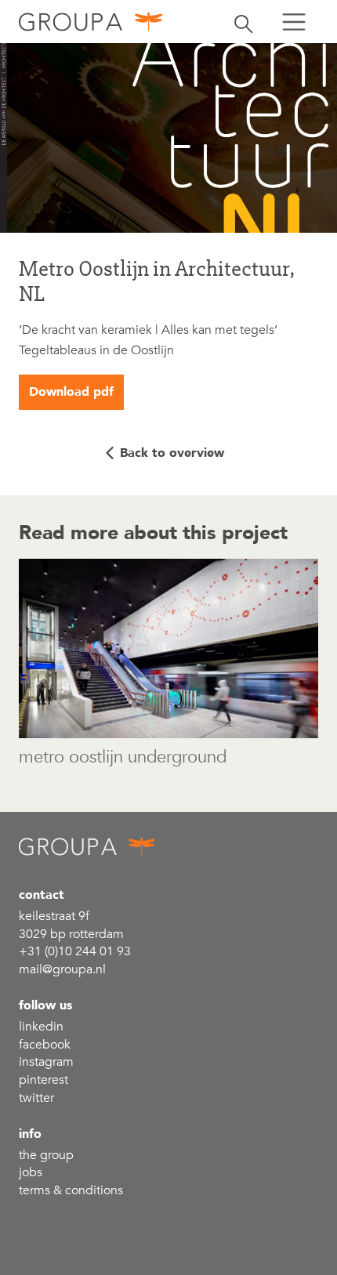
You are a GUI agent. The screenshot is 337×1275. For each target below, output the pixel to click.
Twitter (36, 1098)
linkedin (41, 1026)
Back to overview (172, 453)
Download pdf (71, 391)
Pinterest (43, 1079)
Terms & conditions (71, 1190)
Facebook (45, 1044)
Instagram (46, 1061)
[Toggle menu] (294, 22)
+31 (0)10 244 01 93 (75, 951)
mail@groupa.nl (62, 969)
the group (46, 1155)
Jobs (30, 1172)
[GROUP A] (91, 21)
